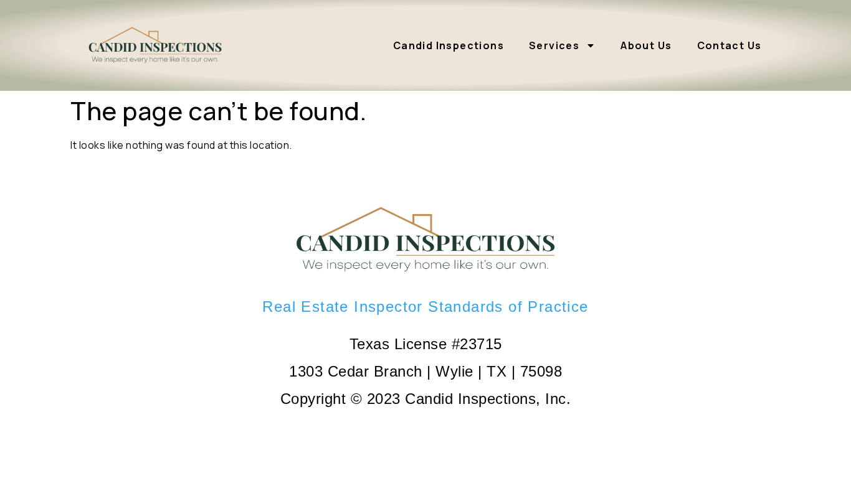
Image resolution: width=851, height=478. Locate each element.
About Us (646, 45)
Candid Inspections (448, 45)
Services (554, 45)
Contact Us (729, 45)
